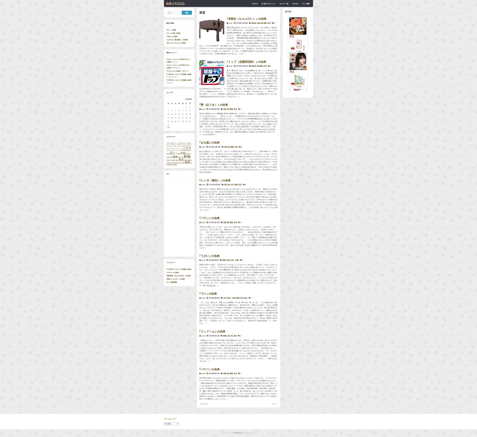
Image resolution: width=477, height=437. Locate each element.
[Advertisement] (179, 217)
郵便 (169, 164)
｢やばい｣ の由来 (171, 36)
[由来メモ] (176, 4)
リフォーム (169, 150)
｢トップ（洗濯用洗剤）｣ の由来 (246, 61)
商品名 (254, 23)
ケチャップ (181, 144)
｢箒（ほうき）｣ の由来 (213, 104)
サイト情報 (306, 4)
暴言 (180, 157)
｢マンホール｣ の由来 (173, 71)
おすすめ (295, 4)
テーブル (173, 146)
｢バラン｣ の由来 (209, 218)
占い (173, 153)
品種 (178, 154)
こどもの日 (180, 143)
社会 (245, 298)
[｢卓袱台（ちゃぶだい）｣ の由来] (211, 41)
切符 (167, 154)
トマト (179, 146)
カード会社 (187, 143)
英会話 (179, 163)
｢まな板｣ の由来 (209, 142)
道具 (258, 23)
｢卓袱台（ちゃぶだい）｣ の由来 (246, 18)
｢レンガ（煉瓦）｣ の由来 (215, 180)
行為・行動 (234, 260)
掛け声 (170, 157)
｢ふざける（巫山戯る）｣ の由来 (177, 40)
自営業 (175, 163)
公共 (225, 298)
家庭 (265, 23)
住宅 (182, 150)
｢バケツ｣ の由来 (209, 369)
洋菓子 (168, 160)
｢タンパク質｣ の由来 (173, 33)
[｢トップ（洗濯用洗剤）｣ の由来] (211, 84)
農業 (187, 162)
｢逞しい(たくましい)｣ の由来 (176, 43)
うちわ (168, 143)
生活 (269, 23)
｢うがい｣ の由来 (209, 255)
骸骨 (175, 164)
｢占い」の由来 (171, 30)
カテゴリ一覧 (283, 4)
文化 (228, 336)
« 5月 (168, 128)
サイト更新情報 (171, 282)
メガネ (187, 148)
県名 (181, 159)
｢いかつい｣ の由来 (172, 272)
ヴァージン (177, 150)
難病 (172, 164)
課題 (183, 163)
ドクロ (183, 146)
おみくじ (173, 143)
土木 (232, 185)
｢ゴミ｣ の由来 (208, 293)
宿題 (187, 154)
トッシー (171, 77)
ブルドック (174, 148)
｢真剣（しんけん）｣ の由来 (175, 279)
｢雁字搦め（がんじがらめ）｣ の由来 (178, 276)
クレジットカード (171, 144)
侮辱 (185, 150)
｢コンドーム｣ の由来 (212, 331)
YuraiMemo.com (238, 433)
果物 (187, 157)
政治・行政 (231, 298)
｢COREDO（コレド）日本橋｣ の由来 (178, 74)
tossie (231, 23)
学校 (183, 153)
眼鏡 (185, 160)
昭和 (175, 157)
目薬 (176, 160)
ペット (180, 148)
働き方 (189, 150)
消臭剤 (173, 160)
